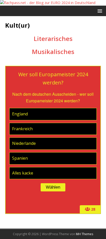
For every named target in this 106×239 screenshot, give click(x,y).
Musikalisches (53, 51)
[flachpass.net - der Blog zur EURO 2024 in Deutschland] (47, 2)
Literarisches (53, 38)
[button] (99, 10)
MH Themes (84, 234)
